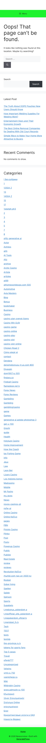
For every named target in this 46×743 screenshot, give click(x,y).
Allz (5, 259)
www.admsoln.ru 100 (14, 690)
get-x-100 (9, 424)
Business (8, 310)
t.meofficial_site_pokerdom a (18, 614)
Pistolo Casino (11, 529)
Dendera (8, 361)
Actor (6, 242)
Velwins (7, 668)
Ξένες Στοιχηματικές (14, 698)
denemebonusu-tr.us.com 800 (19, 365)
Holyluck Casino (11, 441)
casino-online (10, 331)
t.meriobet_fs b (11, 622)
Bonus (7, 301)
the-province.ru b (12, 643)
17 (5, 204)
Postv (6, 542)
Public (7, 550)
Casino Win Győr (12, 323)
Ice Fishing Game (12, 453)
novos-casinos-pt (12, 504)
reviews (7, 567)
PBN (6, 525)
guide (6, 432)
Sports (7, 601)
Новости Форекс (12, 719)
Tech (6, 626)
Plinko (7, 533)
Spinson (8, 597)
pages (7, 521)
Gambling (8, 403)
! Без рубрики (10, 179)
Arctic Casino (10, 268)
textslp (7, 639)
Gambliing (9, 398)
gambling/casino (12, 407)
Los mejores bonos (13, 479)
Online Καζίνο (10, 517)
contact (7, 356)
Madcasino (9, 483)
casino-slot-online (12, 344)
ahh (5, 251)
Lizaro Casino (10, 474)
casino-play (9, 335)
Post (6, 538)
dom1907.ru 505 (12, 373)
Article (7, 272)
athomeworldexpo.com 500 (17, 285)
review (7, 563)
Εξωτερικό (9, 694)
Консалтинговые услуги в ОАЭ (19, 715)
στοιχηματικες (11, 706)
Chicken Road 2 (11, 348)
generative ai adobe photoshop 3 (20, 420)
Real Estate (9, 559)
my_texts (8, 496)
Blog (6, 297)
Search (7, 79)
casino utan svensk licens (16, 318)
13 (5, 192)
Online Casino (10, 512)
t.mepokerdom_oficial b (15, 618)
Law (6, 466)
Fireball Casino (11, 382)
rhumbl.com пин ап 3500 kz (17, 576)
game (6, 411)
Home (23, 731)
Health (7, 436)
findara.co (9, 377)
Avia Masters (10, 293)
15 (5, 200)
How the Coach (11, 449)
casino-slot (9, 339)
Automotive (9, 289)
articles (7, 276)
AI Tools (8, 255)
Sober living (9, 584)
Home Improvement (13, 445)
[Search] (7, 65)
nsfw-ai (7, 508)
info (5, 458)
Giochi (7, 428)
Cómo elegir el (11, 352)
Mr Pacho (8, 491)
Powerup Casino (12, 546)
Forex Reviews (11, 394)
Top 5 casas (10, 652)
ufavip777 (8, 660)
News (6, 500)
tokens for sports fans (14, 647)
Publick (7, 555)
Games (7, 415)
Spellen (7, 588)
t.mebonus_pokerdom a (15, 609)
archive (7, 264)
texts (6, 635)
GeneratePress (23, 739)
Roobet (7, 580)
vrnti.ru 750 (9, 673)
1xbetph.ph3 (10, 209)
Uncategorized (11, 664)
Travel (7, 656)
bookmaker (9, 306)
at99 (6, 280)
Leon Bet (8, 470)
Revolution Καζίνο (12, 571)
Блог (6, 711)
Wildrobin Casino (12, 685)
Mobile (7, 487)
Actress (7, 247)
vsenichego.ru (10, 677)
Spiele (7, 593)
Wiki (6, 681)
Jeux (6, 462)
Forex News (9, 390)
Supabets (8, 605)
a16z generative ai (13, 238)
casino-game (10, 327)
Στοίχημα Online (12, 702)
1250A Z (8, 188)
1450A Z (8, 196)
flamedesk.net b (12, 386)
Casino (7, 314)
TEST (6, 630)
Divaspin (8, 369)
